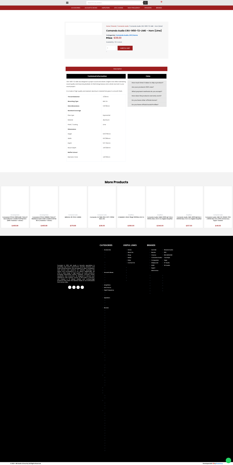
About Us (130, 252)
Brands (159, 8)
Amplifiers (106, 8)
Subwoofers (110, 305)
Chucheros (110, 275)
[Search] (145, 3)
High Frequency (134, 8)
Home (108, 26)
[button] (147, 83)
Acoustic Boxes (91, 8)
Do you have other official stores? (144, 100)
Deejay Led (110, 323)
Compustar (110, 320)
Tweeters (109, 295)
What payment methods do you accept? (147, 91)
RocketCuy (219, 463)
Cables (108, 252)
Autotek (108, 310)
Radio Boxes (110, 280)
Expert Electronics (112, 328)
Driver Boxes (110, 277)
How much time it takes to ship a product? (147, 83)
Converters (110, 255)
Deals (129, 257)
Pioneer (108, 333)
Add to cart (125, 48)
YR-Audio (109, 348)
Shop (129, 255)
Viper (108, 343)
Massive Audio (111, 330)
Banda (108, 313)
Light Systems (111, 265)
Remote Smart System (113, 270)
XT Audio (109, 345)
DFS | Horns (118, 8)
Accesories (75, 8)
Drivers (108, 293)
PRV (107, 335)
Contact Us (131, 263)
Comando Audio (123, 26)
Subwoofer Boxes (112, 282)
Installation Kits (111, 262)
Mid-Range (109, 303)
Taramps (109, 340)
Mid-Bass (109, 300)
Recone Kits (110, 267)
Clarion (108, 315)
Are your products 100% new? (143, 87)
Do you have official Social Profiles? (145, 105)
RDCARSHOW (110, 338)
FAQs (129, 260)
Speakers (148, 8)
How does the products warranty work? (146, 96)
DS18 (108, 325)
